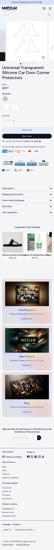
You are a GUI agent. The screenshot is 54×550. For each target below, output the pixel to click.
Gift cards (6, 495)
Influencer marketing (10, 478)
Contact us (6, 491)
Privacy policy (8, 544)
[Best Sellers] (27, 340)
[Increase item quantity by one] (13, 120)
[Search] (49, 15)
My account (7, 498)
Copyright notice (8, 516)
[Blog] (27, 387)
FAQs (4, 470)
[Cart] (44, 8)
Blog (4, 467)
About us (6, 474)
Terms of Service (22, 544)
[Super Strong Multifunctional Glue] (35, 242)
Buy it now (27, 136)
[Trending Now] (27, 294)
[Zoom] (43, 57)
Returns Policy (8, 512)
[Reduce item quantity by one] (4, 120)
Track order (6, 488)
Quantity (6, 115)
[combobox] (27, 15)
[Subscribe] (39, 437)
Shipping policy (8, 509)
